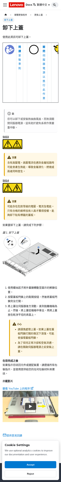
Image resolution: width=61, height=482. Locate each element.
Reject (30, 473)
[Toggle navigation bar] (5, 4)
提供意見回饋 (14, 435)
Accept (30, 464)
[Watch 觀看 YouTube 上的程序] (30, 406)
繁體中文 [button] (42, 4)
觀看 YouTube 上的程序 (16, 388)
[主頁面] (6, 14)
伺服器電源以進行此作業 (44, 73)
